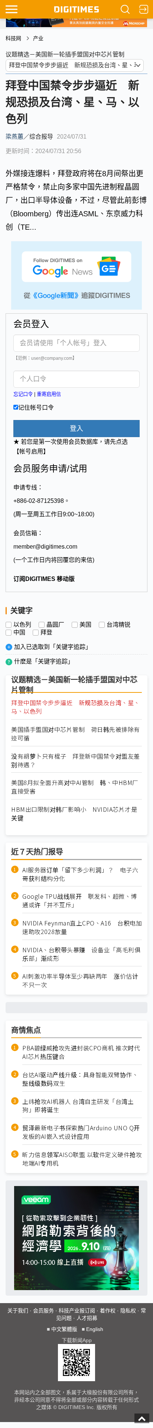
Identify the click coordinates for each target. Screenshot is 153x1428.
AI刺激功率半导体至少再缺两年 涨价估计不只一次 (80, 980)
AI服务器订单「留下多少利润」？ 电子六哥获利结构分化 (80, 874)
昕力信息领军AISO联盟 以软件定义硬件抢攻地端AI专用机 (82, 1158)
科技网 (13, 38)
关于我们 (17, 1311)
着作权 (107, 1311)
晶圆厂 (55, 625)
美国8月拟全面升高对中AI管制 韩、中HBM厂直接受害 (75, 786)
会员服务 (43, 1311)
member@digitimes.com (45, 546)
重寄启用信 (49, 394)
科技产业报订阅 (77, 1311)
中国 (19, 633)
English (94, 1329)
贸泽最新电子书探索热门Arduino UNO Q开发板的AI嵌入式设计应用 (81, 1132)
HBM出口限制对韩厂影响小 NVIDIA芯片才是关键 (74, 813)
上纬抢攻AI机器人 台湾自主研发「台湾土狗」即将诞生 (78, 1105)
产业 (38, 38)
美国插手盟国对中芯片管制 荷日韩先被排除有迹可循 (75, 733)
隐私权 (128, 1311)
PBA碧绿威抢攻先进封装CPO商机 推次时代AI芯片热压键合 (81, 1052)
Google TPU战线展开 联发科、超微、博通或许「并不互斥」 (79, 900)
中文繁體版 (64, 1329)
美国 (85, 625)
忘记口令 (23, 394)
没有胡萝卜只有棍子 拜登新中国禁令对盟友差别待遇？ (75, 760)
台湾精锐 (118, 625)
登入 (76, 428)
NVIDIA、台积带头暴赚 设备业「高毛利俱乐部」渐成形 (81, 954)
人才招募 (86, 1318)
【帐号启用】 (31, 451)
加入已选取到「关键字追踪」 (52, 647)
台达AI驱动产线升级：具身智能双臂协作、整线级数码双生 (80, 1079)
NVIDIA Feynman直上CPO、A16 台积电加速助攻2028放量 (82, 927)
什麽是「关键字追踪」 (44, 661)
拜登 (46, 633)
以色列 (22, 625)
